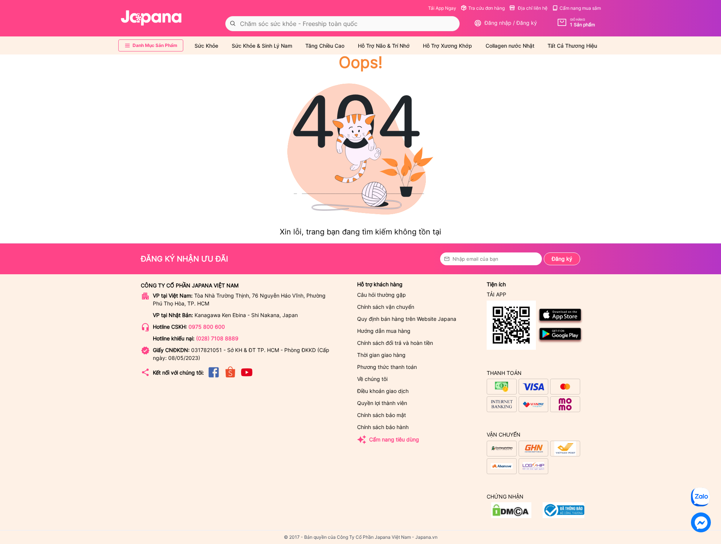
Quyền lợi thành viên (382, 403)
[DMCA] (563, 516)
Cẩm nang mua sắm (580, 8)
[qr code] (511, 326)
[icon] (213, 377)
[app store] (560, 322)
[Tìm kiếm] (233, 23)
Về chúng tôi (372, 379)
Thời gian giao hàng (381, 355)
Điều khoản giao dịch (383, 391)
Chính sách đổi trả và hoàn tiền (395, 343)
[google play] (560, 341)
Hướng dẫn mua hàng (383, 331)
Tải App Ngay (442, 8)
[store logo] (151, 18)
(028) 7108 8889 (217, 338)
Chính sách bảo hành (383, 427)
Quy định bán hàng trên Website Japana (406, 319)
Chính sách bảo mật (381, 415)
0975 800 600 (207, 326)
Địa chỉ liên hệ (532, 8)
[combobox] (342, 23)
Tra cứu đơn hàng (486, 8)
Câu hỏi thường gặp (381, 295)
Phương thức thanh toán (387, 367)
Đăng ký (562, 258)
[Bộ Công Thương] (511, 516)
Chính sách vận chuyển (385, 307)
